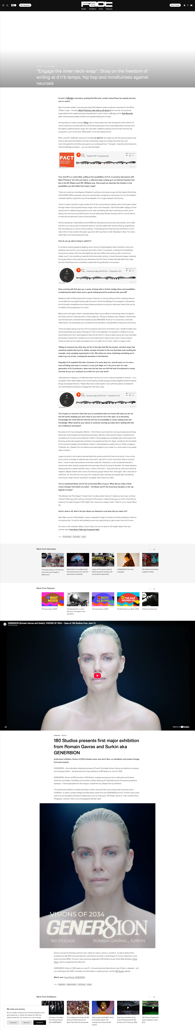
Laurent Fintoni (50, 66)
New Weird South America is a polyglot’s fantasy (152, 570)
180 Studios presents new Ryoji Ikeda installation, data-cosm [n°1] (152, 1019)
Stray (86, 122)
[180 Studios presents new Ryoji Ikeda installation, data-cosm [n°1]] (153, 1008)
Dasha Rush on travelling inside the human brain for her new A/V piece (77, 571)
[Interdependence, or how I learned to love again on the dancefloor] (78, 599)
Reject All (27, 1022)
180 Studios (119, 971)
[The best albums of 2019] (103, 599)
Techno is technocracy (149, 609)
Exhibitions (92, 9)
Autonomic (76, 536)
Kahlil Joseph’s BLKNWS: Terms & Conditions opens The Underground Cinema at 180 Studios (103, 1021)
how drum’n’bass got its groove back (84, 529)
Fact (65, 735)
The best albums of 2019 (100, 609)
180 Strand (13, 5)
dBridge (70, 98)
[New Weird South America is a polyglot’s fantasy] (153, 560)
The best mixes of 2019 (49, 609)
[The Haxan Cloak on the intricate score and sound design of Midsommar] (53, 560)
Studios (83, 9)
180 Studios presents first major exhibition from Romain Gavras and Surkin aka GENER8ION (52, 1019)
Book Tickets (175, 5)
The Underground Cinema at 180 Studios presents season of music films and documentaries (78, 1019)
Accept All (39, 1022)
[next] (153, 549)
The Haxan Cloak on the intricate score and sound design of (53, 572)
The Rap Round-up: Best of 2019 (128, 609)
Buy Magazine (25, 5)
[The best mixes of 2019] (53, 599)
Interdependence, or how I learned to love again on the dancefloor (76, 611)
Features (39, 66)
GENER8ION (61, 984)
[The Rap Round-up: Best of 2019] (128, 599)
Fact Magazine (97, 4)
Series (101, 9)
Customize (13, 1022)
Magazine (109, 9)
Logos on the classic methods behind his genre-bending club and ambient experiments (102, 571)
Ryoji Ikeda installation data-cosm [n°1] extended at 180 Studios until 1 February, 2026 (127, 1019)
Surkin (89, 984)
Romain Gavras (71, 984)
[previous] (149, 549)
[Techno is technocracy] (153, 599)
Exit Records (127, 113)
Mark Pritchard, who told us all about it (95, 110)
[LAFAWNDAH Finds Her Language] (128, 560)
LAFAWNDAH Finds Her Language (125, 570)
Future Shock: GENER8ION (74, 977)
